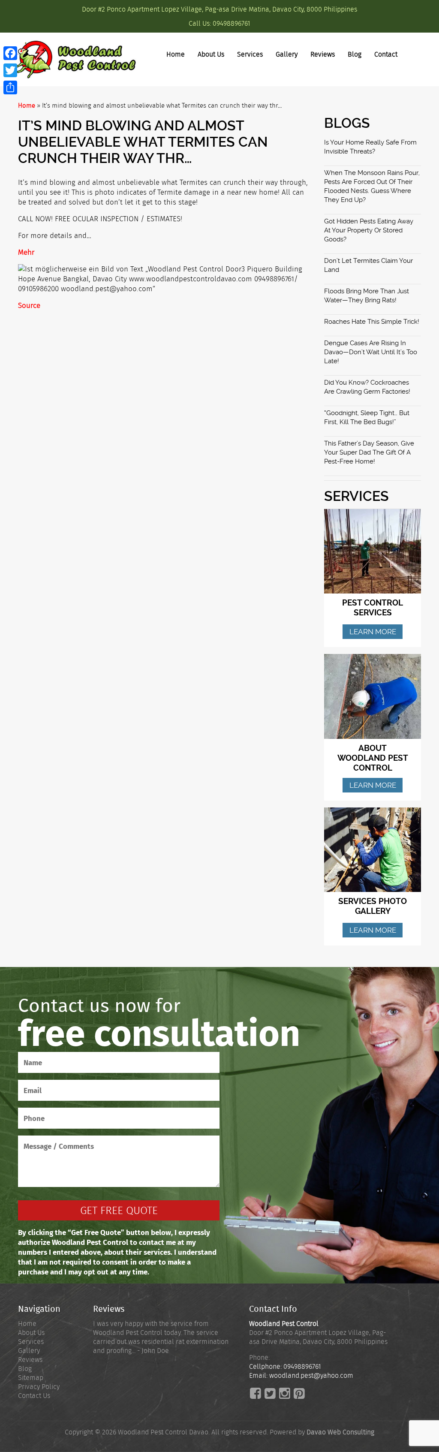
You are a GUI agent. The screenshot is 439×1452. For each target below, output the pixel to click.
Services (250, 54)
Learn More (372, 631)
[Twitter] (10, 70)
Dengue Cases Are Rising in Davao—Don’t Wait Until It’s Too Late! (370, 352)
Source (29, 305)
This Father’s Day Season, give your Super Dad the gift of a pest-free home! (369, 452)
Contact (385, 54)
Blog (354, 54)
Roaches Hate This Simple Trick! (371, 321)
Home (175, 54)
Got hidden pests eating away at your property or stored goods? (368, 230)
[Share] (10, 87)
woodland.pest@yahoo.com (311, 1375)
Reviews (322, 54)
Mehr (26, 252)
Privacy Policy (39, 1387)
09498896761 (231, 23)
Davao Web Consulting (340, 1432)
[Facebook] (10, 53)
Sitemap (30, 1378)
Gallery (287, 54)
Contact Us (34, 1396)
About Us (211, 54)
